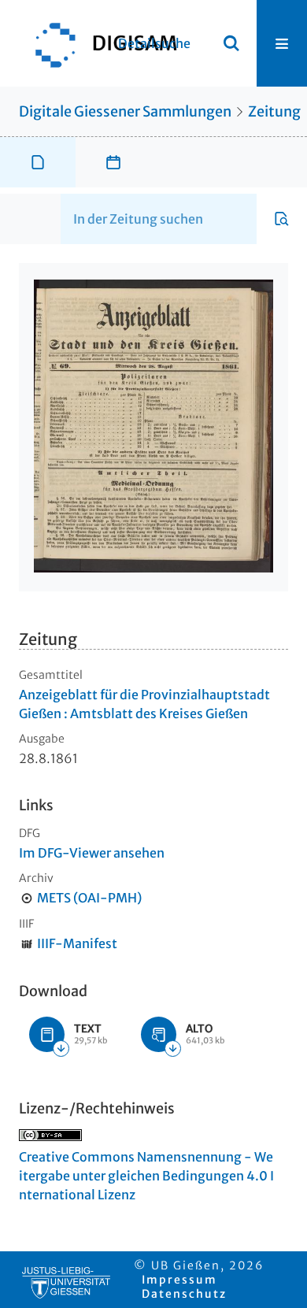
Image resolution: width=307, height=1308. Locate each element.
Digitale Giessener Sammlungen (125, 111)
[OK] (231, 43)
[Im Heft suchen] (282, 219)
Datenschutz (184, 1294)
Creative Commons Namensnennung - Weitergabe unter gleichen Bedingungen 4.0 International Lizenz (146, 1175)
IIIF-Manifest (77, 943)
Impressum (179, 1280)
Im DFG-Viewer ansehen (92, 853)
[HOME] (98, 43)
